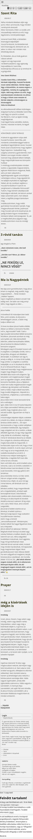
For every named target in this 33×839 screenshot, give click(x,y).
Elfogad (11, 812)
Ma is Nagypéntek (15, 280)
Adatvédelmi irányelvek (11, 753)
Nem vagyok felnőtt (5, 805)
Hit (5, 228)
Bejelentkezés (8, 718)
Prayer (6, 585)
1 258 (25, 8)
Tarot (5, 751)
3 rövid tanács (12, 234)
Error (5, 755)
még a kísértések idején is (14, 604)
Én (5, 273)
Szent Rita (9, 13)
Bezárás (3, 836)
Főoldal (5, 749)
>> (30, 8)
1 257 (20, 8)
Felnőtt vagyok (14, 805)
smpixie (11, 273)
